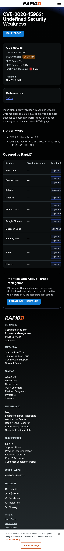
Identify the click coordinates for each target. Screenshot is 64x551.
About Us (10, 376)
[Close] (59, 534)
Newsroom (11, 384)
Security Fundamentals (18, 430)
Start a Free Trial (14, 352)
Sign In (9, 443)
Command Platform (16, 329)
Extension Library (15, 454)
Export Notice (11, 528)
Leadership (11, 380)
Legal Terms (10, 519)
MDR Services (13, 336)
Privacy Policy (11, 523)
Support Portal (13, 447)
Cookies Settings (31, 545)
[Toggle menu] (59, 3)
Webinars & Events (15, 419)
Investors (10, 394)
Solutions (10, 340)
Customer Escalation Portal (20, 461)
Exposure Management (18, 333)
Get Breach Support (16, 359)
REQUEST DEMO (13, 33)
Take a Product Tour (17, 355)
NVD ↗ (9, 98)
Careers (9, 398)
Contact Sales (13, 363)
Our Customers (13, 387)
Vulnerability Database (17, 426)
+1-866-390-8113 (15, 475)
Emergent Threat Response (20, 415)
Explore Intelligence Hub (23, 301)
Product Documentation (18, 450)
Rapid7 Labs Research (17, 422)
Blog (7, 412)
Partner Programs (15, 391)
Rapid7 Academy (14, 458)
